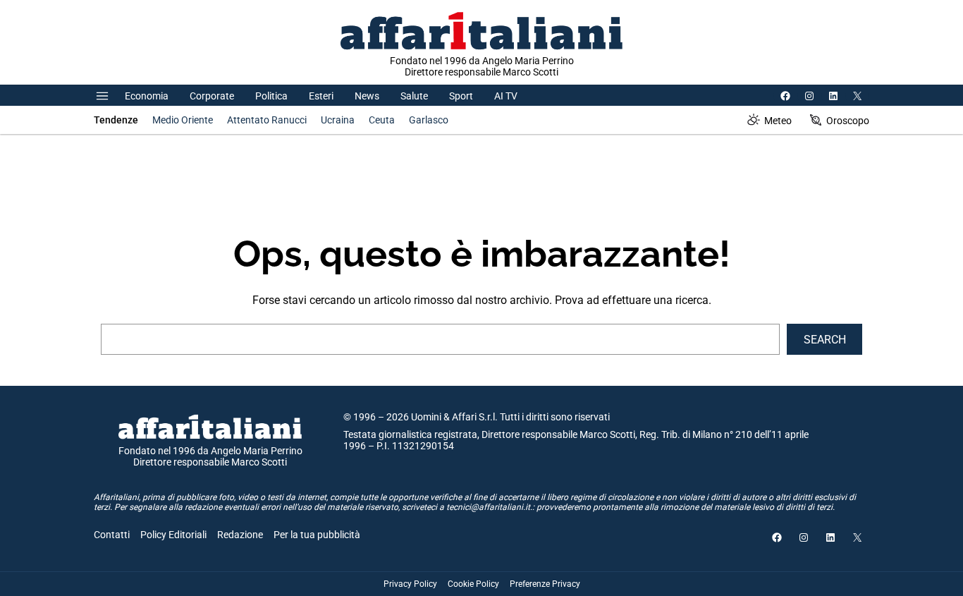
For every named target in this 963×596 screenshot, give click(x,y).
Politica (271, 96)
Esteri (321, 96)
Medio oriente (182, 120)
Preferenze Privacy (545, 584)
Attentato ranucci (267, 120)
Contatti (112, 534)
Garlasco (428, 120)
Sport (461, 96)
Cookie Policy (473, 584)
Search (825, 339)
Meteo (778, 120)
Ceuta (382, 120)
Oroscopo (847, 120)
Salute (414, 96)
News (367, 96)
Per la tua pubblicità (317, 534)
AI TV (505, 96)
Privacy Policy (410, 584)
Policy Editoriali (173, 534)
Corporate (212, 96)
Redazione (240, 534)
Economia (146, 96)
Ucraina (338, 120)
